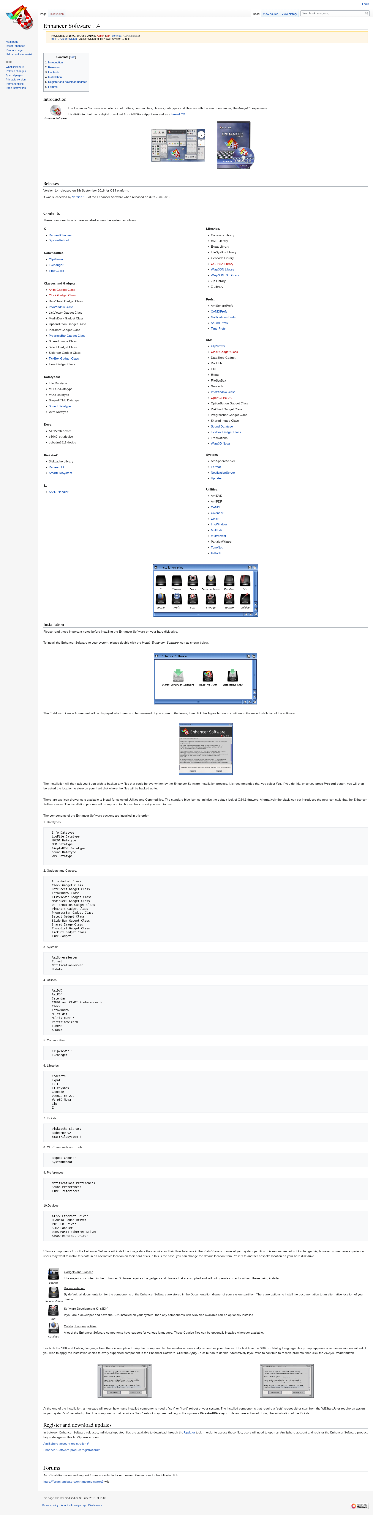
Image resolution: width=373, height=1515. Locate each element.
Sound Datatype (60, 406)
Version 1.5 (79, 197)
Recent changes (15, 45)
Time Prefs (218, 328)
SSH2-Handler (58, 491)
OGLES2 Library (222, 264)
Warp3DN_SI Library (225, 275)
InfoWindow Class (61, 307)
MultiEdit (217, 530)
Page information (16, 88)
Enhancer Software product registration (70, 1450)
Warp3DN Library (222, 269)
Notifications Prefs (223, 317)
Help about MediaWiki (19, 54)
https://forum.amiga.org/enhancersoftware (72, 1481)
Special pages (14, 75)
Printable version (16, 79)
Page (43, 14)
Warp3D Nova (220, 443)
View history (289, 14)
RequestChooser (60, 235)
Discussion (57, 14)
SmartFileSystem (60, 473)
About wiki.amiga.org (73, 1505)
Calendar (217, 513)
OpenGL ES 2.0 (221, 397)
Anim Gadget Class (62, 289)
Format (216, 466)
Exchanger (56, 265)
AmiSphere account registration (64, 1443)
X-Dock (216, 553)
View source (270, 14)
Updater (216, 478)
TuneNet (217, 547)
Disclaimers (95, 1505)
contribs (116, 35)
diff (54, 38)
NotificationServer (223, 472)
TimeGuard (56, 270)
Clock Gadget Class (62, 295)
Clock (214, 518)
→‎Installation (131, 35)
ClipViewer (56, 259)
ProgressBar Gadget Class (67, 335)
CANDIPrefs (219, 311)
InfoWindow (219, 524)
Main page (12, 41)
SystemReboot (59, 240)
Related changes (16, 71)
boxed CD (178, 114)
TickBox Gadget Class (64, 358)
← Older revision (67, 38)
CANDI (215, 507)
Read (256, 14)
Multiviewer (218, 535)
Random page (14, 50)
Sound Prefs (219, 323)
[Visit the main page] (19, 17)
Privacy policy (50, 1505)
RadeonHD (56, 467)
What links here (15, 67)
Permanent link (15, 83)
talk (108, 35)
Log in (366, 4)
